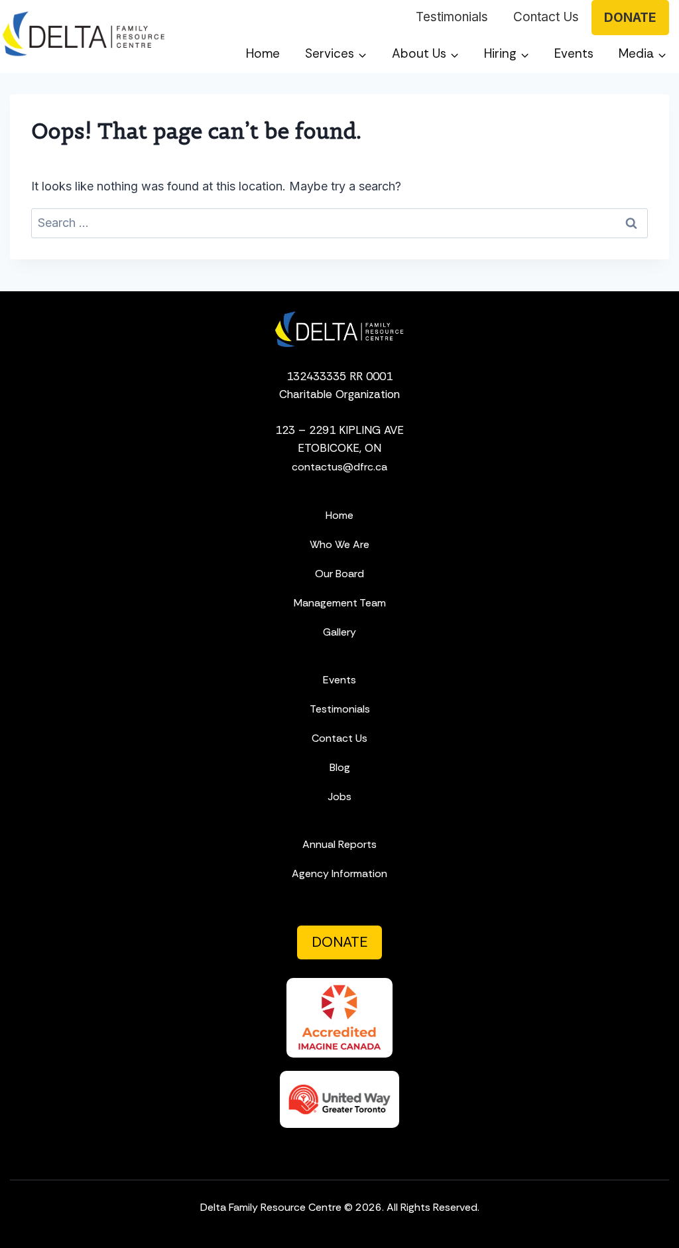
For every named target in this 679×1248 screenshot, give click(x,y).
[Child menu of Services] (335, 54)
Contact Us (546, 17)
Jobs (339, 796)
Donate (630, 17)
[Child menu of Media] (642, 54)
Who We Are (339, 544)
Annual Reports (339, 844)
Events (573, 53)
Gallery (339, 632)
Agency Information (339, 873)
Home (263, 53)
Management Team (340, 603)
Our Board (339, 574)
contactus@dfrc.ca (339, 467)
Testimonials (452, 17)
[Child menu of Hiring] (506, 54)
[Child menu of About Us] (425, 54)
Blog (340, 767)
